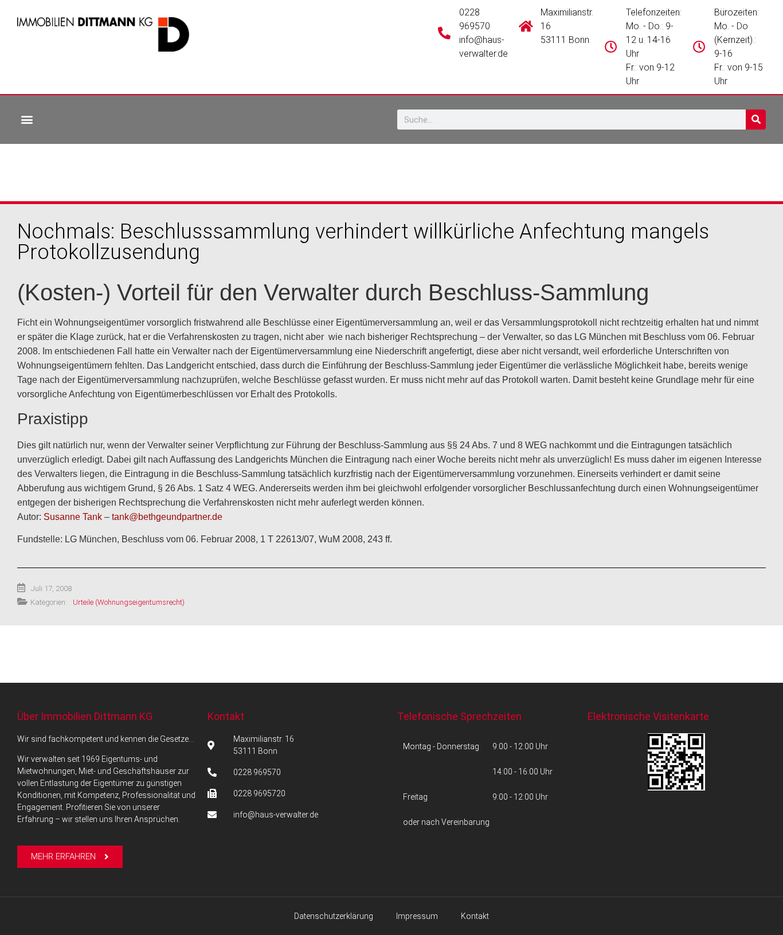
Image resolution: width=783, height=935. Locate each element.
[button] (26, 118)
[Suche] (756, 119)
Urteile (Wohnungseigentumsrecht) (129, 602)
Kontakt (226, 716)
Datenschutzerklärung (333, 916)
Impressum (417, 916)
